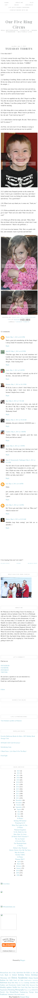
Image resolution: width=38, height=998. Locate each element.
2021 (17, 775)
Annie (7, 370)
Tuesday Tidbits (22, 322)
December (19, 800)
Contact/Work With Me (19, 10)
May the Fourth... (20, 852)
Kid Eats (21, 982)
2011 (17, 798)
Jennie (8, 446)
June (18, 814)
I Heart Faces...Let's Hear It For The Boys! (13, 751)
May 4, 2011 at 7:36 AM (16, 401)
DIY (9, 978)
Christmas (3, 978)
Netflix (14, 987)
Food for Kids (18, 980)
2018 (17, 782)
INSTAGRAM (5, 666)
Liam (23, 985)
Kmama (8, 384)
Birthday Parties (24, 975)
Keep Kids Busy (13, 983)
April (18, 861)
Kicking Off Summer (20, 821)
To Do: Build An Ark (20, 832)
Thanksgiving (24, 992)
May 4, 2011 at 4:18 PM (16, 484)
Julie (7, 505)
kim (7, 484)
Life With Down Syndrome (19, 7)
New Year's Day (23, 987)
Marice (8, 519)
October (18, 805)
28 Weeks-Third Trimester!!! (20, 836)
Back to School (11, 975)
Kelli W (8, 351)
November (19, 803)
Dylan (31, 978)
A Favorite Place (20, 841)
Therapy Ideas (33, 992)
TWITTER (4, 672)
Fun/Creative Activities (31, 980)
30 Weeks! (20, 818)
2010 (17, 871)
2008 (17, 875)
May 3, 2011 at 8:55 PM (18, 351)
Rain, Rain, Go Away (20, 834)
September (19, 807)
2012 (17, 796)
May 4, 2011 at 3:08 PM (18, 432)
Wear (16, 5)
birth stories (20, 994)
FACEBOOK (4, 668)
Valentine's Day (12, 994)
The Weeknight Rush (20, 843)
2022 (18, 773)
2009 (17, 873)
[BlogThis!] (23, 320)
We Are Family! (20, 839)
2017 (17, 784)
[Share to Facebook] (27, 320)
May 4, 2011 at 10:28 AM (18, 420)
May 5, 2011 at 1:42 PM (16, 505)
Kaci (7, 401)
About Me (19, 2)
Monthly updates (6, 987)
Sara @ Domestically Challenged (16, 460)
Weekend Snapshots (20, 830)
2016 (17, 787)
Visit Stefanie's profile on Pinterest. (11, 721)
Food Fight (4, 756)
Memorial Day (34, 985)
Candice (8, 432)
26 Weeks (20, 857)
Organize (29, 5)
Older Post (5, 563)
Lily (27, 985)
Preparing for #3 (20, 823)
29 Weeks (20, 827)
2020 (17, 778)
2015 (17, 789)
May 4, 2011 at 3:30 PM (17, 446)
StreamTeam (14, 992)
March (19, 864)
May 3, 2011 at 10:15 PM (18, 384)
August (19, 809)
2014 (17, 791)
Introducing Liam (6, 747)
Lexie (19, 985)
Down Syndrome (20, 977)
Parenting (11, 989)
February (18, 866)
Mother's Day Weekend (20, 848)
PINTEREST (5, 670)
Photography (19, 989)
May (18, 816)
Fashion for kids (6, 980)
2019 (17, 780)
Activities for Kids (23, 972)
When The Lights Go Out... (20, 825)
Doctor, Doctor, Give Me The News (20, 850)
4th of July (12, 973)
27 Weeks (20, 846)
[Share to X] (25, 320)
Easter (36, 978)
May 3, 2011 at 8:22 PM (17, 337)
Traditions (3, 994)
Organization (4, 990)
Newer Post (32, 563)
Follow (3, 689)
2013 (17, 793)
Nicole (8, 337)
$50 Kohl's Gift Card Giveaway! (10, 743)
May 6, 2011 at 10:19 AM (18, 519)
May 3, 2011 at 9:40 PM (17, 370)
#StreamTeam (4, 973)
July (19, 812)
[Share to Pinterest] (29, 320)
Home (6, 2)
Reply (7, 346)
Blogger (22, 960)
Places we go (27, 990)
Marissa (8, 420)
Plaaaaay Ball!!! (20, 859)
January (18, 868)
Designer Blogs (24, 997)
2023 (18, 771)
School (34, 990)
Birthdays (34, 975)
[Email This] (21, 320)
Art (31, 973)
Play (32, 2)
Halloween (3, 982)
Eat (6, 5)
